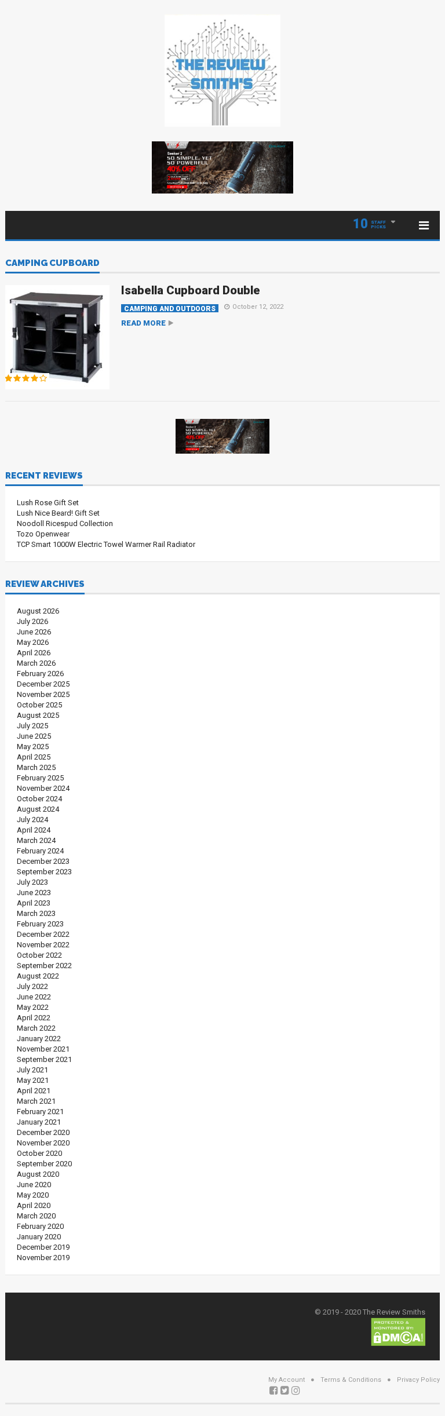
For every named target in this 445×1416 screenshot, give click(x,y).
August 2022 (38, 976)
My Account (286, 1380)
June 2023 (34, 892)
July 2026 (32, 621)
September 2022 (44, 965)
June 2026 (34, 631)
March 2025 (36, 767)
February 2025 (40, 777)
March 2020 (36, 1215)
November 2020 (43, 1142)
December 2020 (43, 1132)
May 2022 (33, 1007)
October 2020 (39, 1153)
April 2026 (33, 652)
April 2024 (33, 830)
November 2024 (43, 788)
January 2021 (39, 1122)
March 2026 (36, 663)
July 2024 (32, 819)
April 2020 (33, 1205)
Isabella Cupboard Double (190, 290)
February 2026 (40, 673)
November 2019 (43, 1257)
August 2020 (38, 1174)
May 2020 (33, 1195)
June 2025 (34, 736)
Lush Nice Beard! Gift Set (58, 513)
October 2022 (39, 955)
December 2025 (43, 684)
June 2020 (34, 1184)
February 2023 (40, 923)
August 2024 (38, 809)
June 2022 (34, 996)
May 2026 (33, 642)
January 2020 (39, 1236)
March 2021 (36, 1101)
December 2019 (43, 1247)
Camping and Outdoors (170, 308)
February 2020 (40, 1226)
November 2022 (43, 944)
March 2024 (36, 840)
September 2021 (44, 1059)
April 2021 (33, 1090)
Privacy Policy (418, 1380)
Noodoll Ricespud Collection (65, 523)
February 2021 (40, 1111)
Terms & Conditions (350, 1380)
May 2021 (33, 1080)
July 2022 (32, 986)
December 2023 (43, 861)
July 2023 (32, 882)
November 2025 (43, 694)
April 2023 (33, 903)
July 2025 (32, 725)
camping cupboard (52, 263)
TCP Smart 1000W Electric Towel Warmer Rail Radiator (106, 544)
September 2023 (44, 871)
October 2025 (39, 704)
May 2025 (33, 746)
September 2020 (44, 1163)
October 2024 (39, 798)
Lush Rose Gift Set (48, 502)
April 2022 (33, 1017)
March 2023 (36, 913)
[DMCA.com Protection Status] (398, 1331)
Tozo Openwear (43, 534)
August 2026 (38, 611)
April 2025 (33, 757)
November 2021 (43, 1049)
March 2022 (36, 1028)
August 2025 (38, 715)
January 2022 (39, 1038)
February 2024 (40, 850)
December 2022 (43, 934)
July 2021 (32, 1069)
